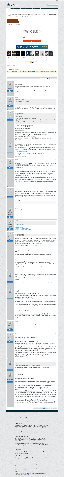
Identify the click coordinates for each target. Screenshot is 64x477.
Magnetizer (41, 8)
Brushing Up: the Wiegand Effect (19, 227)
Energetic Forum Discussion (11, 69)
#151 (55, 82)
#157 (55, 208)
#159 (55, 232)
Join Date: (8, 88)
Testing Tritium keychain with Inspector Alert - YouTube (22, 146)
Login (56, 0)
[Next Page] (53, 78)
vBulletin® (54, 413)
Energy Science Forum (35, 8)
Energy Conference (28, 8)
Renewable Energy (17, 69)
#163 (55, 333)
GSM (10, 146)
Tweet (10, 91)
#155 (55, 159)
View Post (23, 99)
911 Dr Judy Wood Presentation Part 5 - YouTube (21, 151)
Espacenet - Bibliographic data (18, 209)
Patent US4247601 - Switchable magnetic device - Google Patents (23, 229)
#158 (55, 220)
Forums (8, 8)
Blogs (11, 8)
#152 (55, 97)
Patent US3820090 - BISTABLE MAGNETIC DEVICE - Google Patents (24, 228)
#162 (55, 321)
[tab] (8, 76)
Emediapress (22, 8)
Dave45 (10, 85)
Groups (18, 8)
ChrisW (10, 292)
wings (10, 223)
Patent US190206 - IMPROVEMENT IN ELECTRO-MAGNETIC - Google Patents (25, 199)
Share (10, 90)
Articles (14, 8)
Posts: (10, 104)
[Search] (57, 5)
